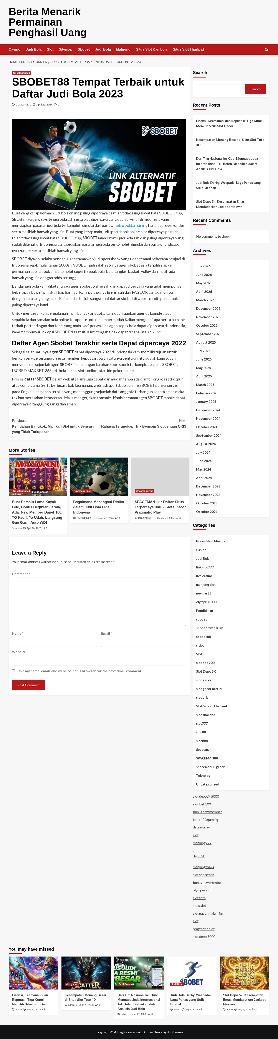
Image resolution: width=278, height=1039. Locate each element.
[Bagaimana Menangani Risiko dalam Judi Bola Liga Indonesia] (99, 477)
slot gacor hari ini (209, 689)
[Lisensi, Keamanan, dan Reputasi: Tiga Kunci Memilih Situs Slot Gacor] (33, 973)
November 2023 (208, 495)
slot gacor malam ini (208, 913)
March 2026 (205, 300)
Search (200, 72)
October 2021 (207, 512)
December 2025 (208, 308)
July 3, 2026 (244, 1009)
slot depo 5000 (204, 936)
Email (106, 633)
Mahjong (123, 49)
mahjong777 (202, 843)
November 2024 (208, 418)
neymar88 (203, 593)
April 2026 (204, 291)
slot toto (199, 898)
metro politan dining (130, 225)
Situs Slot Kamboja (151, 49)
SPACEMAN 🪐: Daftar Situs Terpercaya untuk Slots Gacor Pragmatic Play (160, 507)
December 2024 (208, 410)
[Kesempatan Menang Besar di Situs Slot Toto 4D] (86, 973)
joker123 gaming (205, 819)
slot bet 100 (202, 804)
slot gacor (203, 680)
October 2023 (207, 503)
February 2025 (207, 393)
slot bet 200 (205, 663)
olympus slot (202, 890)
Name (18, 633)
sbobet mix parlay (209, 628)
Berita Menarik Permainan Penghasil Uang (48, 22)
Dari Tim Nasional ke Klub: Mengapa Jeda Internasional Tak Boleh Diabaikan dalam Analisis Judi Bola (227, 163)
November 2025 (208, 317)
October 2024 (207, 427)
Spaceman (204, 749)
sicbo (200, 645)
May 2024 (203, 469)
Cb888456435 (84, 518)
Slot (50, 49)
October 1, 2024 (165, 518)
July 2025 (203, 351)
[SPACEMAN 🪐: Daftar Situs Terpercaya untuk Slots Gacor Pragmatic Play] (160, 477)
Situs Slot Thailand (188, 49)
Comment (21, 574)
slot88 (201, 732)
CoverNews (153, 1032)
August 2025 (206, 342)
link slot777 (205, 567)
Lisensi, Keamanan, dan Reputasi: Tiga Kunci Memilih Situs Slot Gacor (229, 123)
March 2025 (205, 385)
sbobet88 (203, 637)
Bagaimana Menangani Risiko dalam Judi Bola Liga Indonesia (98, 507)
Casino (14, 49)
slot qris (202, 697)
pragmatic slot (204, 929)
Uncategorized (21, 73)
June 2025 (204, 359)
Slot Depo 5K (206, 671)
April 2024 (204, 478)
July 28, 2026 (86, 1005)
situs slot (199, 905)
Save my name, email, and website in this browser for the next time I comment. (79, 671)
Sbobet (84, 49)
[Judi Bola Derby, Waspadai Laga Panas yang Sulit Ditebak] (192, 973)
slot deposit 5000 (206, 796)
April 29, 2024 (44, 104)
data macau (201, 827)
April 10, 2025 (34, 528)
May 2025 (203, 368)
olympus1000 (206, 602)
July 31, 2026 (34, 1009)
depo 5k (199, 856)
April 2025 (204, 376)
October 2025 (207, 325)
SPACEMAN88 (207, 758)
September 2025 (209, 334)
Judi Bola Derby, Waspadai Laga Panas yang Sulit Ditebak (228, 185)
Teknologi (203, 775)
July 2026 (203, 266)
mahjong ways (203, 867)
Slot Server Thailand (211, 706)
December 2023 (208, 486)
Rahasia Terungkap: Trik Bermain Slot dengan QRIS (143, 423)
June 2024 (204, 461)
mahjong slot (206, 584)
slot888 (202, 741)
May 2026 (203, 283)
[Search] (266, 50)
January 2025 (206, 401)
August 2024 (206, 444)
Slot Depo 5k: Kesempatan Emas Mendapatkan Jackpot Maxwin (220, 204)
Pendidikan (204, 611)
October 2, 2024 (105, 518)
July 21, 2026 (139, 1014)
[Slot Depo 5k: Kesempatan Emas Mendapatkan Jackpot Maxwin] (244, 973)
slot (196, 835)
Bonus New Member (211, 541)
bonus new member (207, 812)
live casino (204, 576)
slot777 (202, 723)
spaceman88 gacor (210, 767)
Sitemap (65, 49)
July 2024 (203, 452)
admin (18, 528)
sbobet (201, 619)
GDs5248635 (23, 104)
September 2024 (209, 435)
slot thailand (205, 715)
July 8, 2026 (191, 1009)
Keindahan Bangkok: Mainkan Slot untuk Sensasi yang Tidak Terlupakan (53, 426)
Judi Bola (33, 49)
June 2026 (204, 275)
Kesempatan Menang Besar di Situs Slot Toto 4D (230, 142)
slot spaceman (203, 875)
